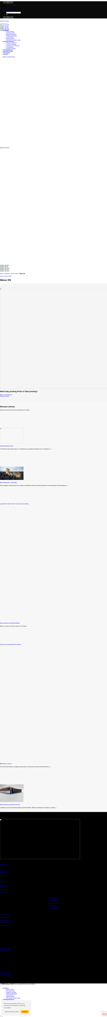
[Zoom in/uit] (0, 1015)
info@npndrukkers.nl (6, 950)
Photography (53, 906)
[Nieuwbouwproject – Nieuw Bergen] (11, 479)
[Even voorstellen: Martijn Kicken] (11, 443)
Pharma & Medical (53, 898)
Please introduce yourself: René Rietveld (10, 623)
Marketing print (10, 996)
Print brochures (10, 991)
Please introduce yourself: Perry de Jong (10, 804)
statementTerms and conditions (26, 984)
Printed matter (4, 864)
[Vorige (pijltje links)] (0, 1016)
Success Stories (4, 872)
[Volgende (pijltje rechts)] (2, 1016)
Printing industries (8, 999)
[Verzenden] (7, 14)
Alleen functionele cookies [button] (12, 1011)
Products (7, 273)
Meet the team (4, 870)
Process (2, 867)
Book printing (10, 989)
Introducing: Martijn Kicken (6, 446)
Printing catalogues (11, 993)
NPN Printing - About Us (6, 763)
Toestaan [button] (24, 1011)
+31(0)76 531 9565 (5, 948)
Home (1, 273)
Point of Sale (14, 273)
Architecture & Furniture (53, 903)
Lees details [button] (7, 1007)
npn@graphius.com (5, 974)
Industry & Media (53, 909)
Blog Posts (3, 875)
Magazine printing (11, 992)
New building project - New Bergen (8, 482)
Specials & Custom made (13, 998)
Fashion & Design (53, 901)
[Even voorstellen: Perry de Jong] (11, 801)
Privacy (16, 984)
